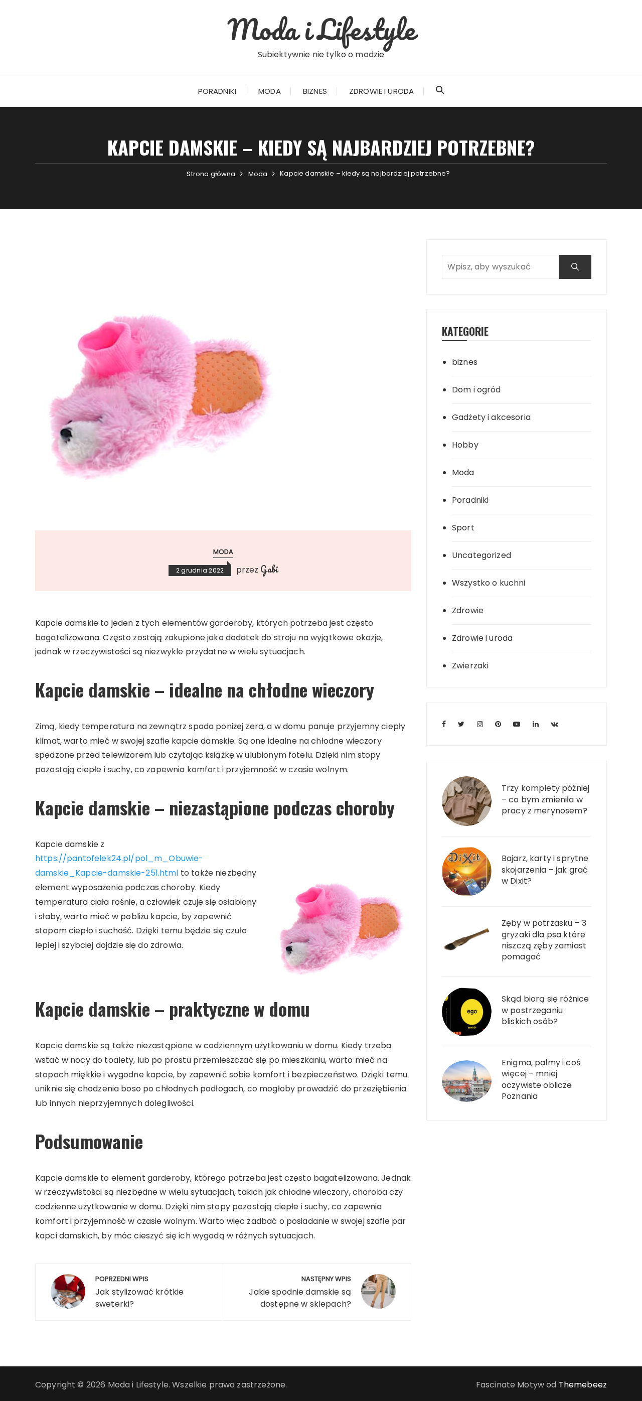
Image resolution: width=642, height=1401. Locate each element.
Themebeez (583, 1384)
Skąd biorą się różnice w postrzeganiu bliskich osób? (545, 1010)
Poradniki (217, 91)
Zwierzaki (470, 665)
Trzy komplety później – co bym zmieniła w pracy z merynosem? (545, 799)
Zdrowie (468, 610)
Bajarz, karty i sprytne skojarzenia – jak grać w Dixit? (545, 870)
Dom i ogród (476, 389)
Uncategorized (481, 555)
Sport (463, 527)
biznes (464, 362)
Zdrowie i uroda (381, 91)
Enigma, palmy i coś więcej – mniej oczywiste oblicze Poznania (541, 1079)
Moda (269, 91)
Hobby (465, 445)
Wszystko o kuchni (489, 583)
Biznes (315, 91)
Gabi (269, 569)
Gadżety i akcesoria (491, 417)
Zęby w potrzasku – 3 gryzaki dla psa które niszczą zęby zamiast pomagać (544, 940)
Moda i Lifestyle (321, 29)
